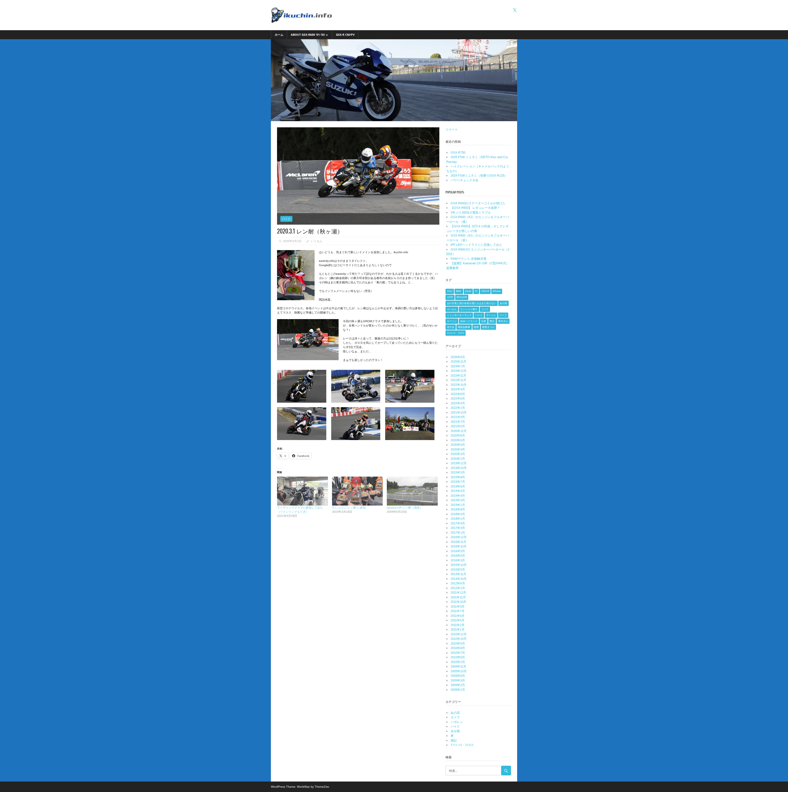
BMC (459, 291)
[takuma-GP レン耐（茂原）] (412, 491)
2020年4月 (458, 449)
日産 (483, 321)
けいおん (452, 309)
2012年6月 (458, 583)
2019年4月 (458, 495)
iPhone (497, 291)
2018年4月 (458, 514)
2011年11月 (458, 597)
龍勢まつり (488, 327)
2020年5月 (458, 444)
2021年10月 (459, 412)
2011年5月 (458, 620)
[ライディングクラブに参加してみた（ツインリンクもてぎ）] (302, 491)
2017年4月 (458, 528)
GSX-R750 (458, 152)
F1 (476, 291)
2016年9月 (458, 551)
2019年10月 (459, 468)
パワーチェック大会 (464, 180)
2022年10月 (459, 384)
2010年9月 (458, 643)
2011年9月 (458, 606)
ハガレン (457, 722)
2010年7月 (458, 652)
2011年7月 (458, 611)
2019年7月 (458, 481)
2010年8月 (458, 648)
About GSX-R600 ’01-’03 (308, 35)
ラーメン (491, 315)
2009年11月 (458, 666)
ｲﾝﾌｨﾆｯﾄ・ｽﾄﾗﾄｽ (455, 333)
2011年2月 (458, 625)
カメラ (455, 717)
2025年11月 (458, 361)
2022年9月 (458, 389)
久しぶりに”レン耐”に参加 (349, 507)
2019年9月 (458, 472)
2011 (449, 291)
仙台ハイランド (469, 321)
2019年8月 (458, 477)
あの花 (503, 303)
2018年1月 (458, 518)
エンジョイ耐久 (469, 309)
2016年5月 (458, 555)
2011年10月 (458, 601)
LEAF (450, 297)
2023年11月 (458, 375)
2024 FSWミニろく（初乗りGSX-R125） (479, 175)
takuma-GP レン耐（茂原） (405, 507)
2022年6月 (458, 398)
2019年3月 (458, 500)
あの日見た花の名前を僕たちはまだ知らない (471, 303)
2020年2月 (458, 458)
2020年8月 (458, 435)
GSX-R (485, 291)
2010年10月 (459, 638)
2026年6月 (458, 357)
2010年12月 (459, 634)
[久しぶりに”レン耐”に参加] (357, 491)
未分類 (455, 731)
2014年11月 (458, 574)
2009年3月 (458, 680)
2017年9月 (458, 523)
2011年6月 (458, 615)
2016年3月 (458, 560)
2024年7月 (458, 366)
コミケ (485, 309)
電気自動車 (464, 327)
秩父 (492, 321)
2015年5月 (458, 569)
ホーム (279, 35)
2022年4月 (458, 403)
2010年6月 (458, 657)
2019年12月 (459, 463)
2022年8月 (458, 394)
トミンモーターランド (459, 315)
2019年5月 (458, 491)
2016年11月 (458, 542)
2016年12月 (459, 537)
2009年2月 (458, 685)
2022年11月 (458, 380)
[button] (304, 385)
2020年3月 (458, 454)
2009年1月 (458, 689)
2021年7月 (458, 421)
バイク (286, 219)
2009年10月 (459, 671)
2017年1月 (458, 532)
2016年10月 (459, 546)
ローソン (452, 321)
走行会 (450, 327)
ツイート (452, 129)
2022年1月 (458, 407)
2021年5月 (458, 426)
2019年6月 (458, 486)
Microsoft (462, 297)
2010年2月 (458, 662)
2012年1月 (458, 588)
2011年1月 (458, 629)
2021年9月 (458, 417)
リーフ (503, 315)
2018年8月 (458, 509)
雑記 (454, 740)
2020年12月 (459, 431)
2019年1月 (458, 505)
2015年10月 (459, 565)
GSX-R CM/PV (345, 35)
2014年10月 (459, 578)
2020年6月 (458, 440)
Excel (468, 291)
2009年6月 (458, 675)
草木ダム (503, 321)
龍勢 (476, 327)
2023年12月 (459, 370)
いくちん (316, 241)
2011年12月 (458, 592)
